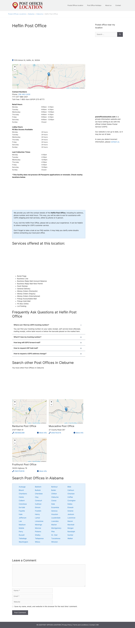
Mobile (21, 528)
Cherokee (39, 494)
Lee (20, 521)
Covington (72, 501)
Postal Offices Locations (17, 14)
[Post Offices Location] (27, 5)
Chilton (54, 494)
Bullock (38, 490)
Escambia (55, 507)
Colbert (22, 501)
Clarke (21, 497)
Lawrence (71, 518)
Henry (37, 514)
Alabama (31, 14)
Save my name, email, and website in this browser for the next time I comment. (45, 606)
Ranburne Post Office (24, 426)
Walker (70, 538)
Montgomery (56, 528)
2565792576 (56, 433)
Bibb (69, 487)
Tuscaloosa (55, 538)
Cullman (38, 504)
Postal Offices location (75, 5)
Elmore (37, 507)
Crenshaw (23, 504)
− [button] (15, 69)
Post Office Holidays (94, 5)
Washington (23, 542)
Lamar (37, 518)
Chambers (23, 494)
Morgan (71, 528)
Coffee (70, 497)
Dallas (70, 504)
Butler (53, 490)
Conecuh (38, 501)
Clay (36, 497)
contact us (115, 142)
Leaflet (67, 88)
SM (97, 625)
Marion (54, 525)
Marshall (71, 525)
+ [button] (15, 66)
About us (108, 5)
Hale (20, 514)
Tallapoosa (39, 538)
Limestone (39, 521)
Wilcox (37, 542)
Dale (53, 504)
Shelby (37, 535)
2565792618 (19, 471)
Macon (70, 521)
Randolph (71, 532)
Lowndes (55, 521)
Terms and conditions (80, 625)
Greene (70, 511)
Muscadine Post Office (61, 426)
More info (43, 433)
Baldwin (38, 487)
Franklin (38, 511)
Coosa (53, 501)
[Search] (120, 34)
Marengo (38, 525)
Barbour (54, 487)
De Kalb (22, 507)
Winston (54, 542)
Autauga (22, 487)
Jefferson (22, 518)
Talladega (23, 538)
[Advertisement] (48, 45)
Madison (22, 525)
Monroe (38, 528)
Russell (21, 535)
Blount (21, 490)
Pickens (38, 532)
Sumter (70, 535)
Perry (21, 532)
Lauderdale (55, 518)
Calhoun (71, 490)
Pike (53, 532)
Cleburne (39, 14)
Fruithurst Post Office (24, 464)
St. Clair (54, 535)
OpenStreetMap (75, 88)
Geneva (54, 511)
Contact (118, 5)
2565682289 (19, 433)
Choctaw (71, 494)
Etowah (70, 507)
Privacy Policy (67, 625)
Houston (54, 514)
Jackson (71, 514)
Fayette (22, 511)
